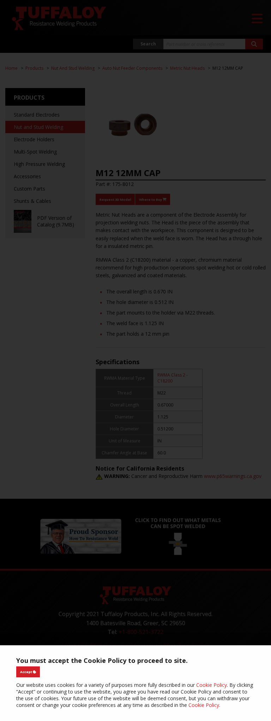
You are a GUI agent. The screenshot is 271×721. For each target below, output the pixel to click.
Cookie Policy (211, 685)
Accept (26, 672)
